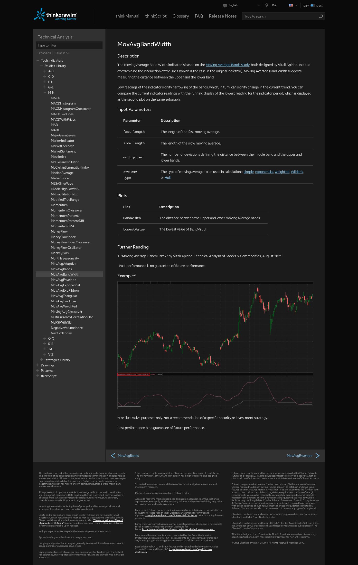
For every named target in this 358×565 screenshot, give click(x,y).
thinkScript (156, 16)
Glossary (180, 16)
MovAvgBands (128, 455)
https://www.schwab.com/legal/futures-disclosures (173, 550)
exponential (264, 171)
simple (249, 171)
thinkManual (127, 16)
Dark (306, 5)
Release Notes (223, 16)
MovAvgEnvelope (299, 455)
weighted (282, 171)
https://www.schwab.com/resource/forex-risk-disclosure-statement (178, 529)
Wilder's (297, 171)
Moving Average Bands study (227, 64)
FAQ (199, 16)
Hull (167, 177)
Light (319, 5)
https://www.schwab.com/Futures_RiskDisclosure (171, 515)
